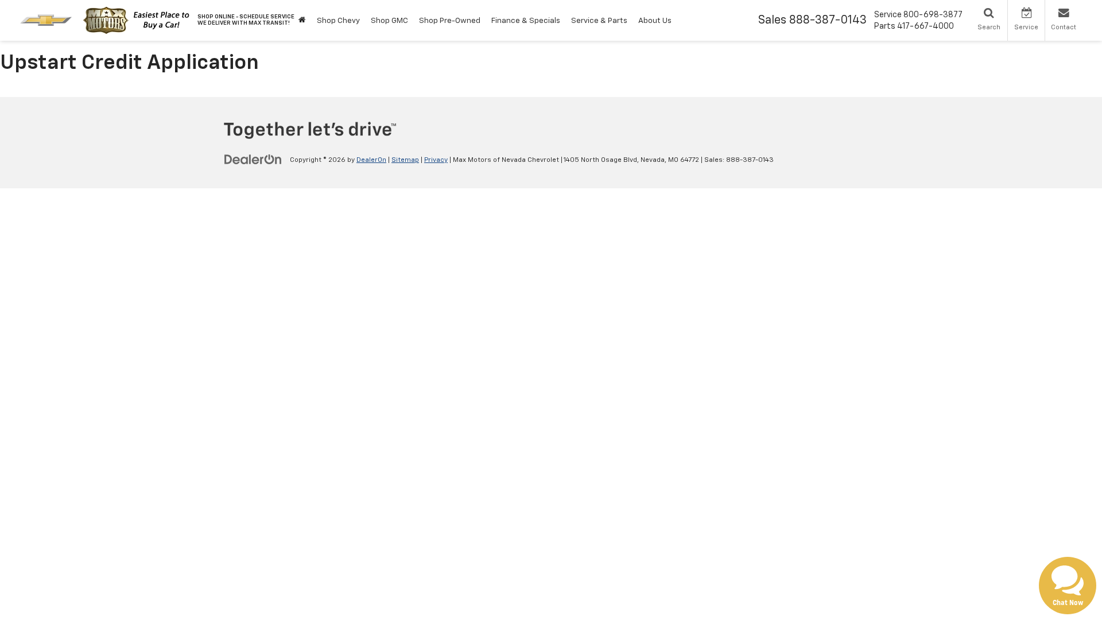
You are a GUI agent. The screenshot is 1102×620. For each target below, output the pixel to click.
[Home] (302, 20)
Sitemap (405, 160)
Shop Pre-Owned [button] (449, 21)
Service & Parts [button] (599, 21)
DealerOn (371, 160)
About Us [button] (655, 21)
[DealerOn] (253, 160)
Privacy (436, 160)
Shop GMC (389, 21)
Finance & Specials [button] (525, 21)
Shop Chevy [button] (338, 21)
